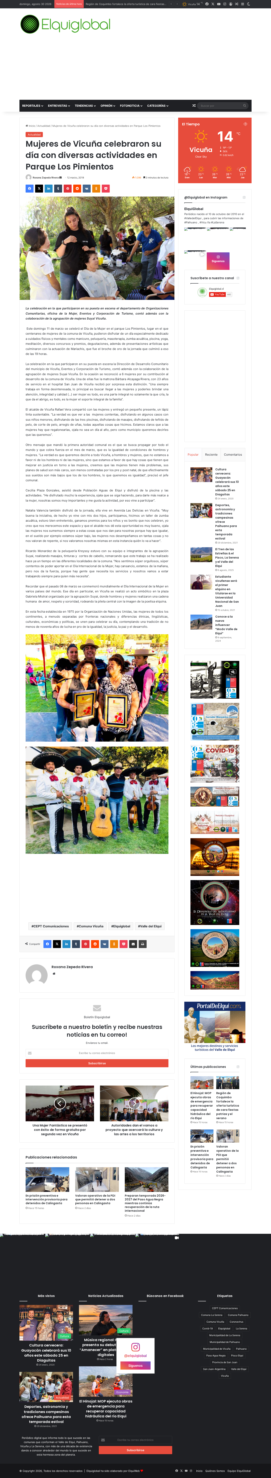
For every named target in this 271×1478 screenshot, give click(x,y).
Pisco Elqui (237, 1355)
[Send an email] (60, 177)
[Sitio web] (54, 973)
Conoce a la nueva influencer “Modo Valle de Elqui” (226, 625)
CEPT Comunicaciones (51, 926)
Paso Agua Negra (216, 1355)
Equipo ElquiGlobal (239, 1470)
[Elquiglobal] (65, 24)
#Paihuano (190, 222)
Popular (193, 454)
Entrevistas (57, 105)
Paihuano (241, 1348)
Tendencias (84, 105)
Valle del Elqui (150, 926)
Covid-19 (207, 1328)
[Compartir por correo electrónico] (133, 944)
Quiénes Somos (215, 1470)
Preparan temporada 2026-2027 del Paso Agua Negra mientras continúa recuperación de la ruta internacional (145, 1203)
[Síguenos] (135, 1349)
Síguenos (218, 261)
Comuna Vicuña (91, 926)
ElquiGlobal (193, 209)
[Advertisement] (135, 70)
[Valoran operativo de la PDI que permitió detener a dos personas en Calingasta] (97, 1179)
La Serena (241, 1328)
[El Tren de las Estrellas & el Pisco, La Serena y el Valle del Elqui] (201, 554)
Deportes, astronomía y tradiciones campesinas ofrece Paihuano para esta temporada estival (46, 1414)
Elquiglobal (121, 926)
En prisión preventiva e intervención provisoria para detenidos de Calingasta (133, 4)
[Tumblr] (58, 189)
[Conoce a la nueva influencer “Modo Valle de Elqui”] (201, 622)
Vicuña (225, 1375)
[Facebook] (30, 189)
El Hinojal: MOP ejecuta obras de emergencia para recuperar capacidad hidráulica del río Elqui (201, 1105)
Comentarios (233, 454)
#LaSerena (217, 222)
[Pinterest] (68, 189)
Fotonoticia (129, 105)
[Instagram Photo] (195, 239)
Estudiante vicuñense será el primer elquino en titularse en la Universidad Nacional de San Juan (227, 591)
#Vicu (203, 222)
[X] (39, 189)
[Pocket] (106, 189)
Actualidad (43, 125)
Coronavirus (236, 1321)
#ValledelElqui (192, 218)
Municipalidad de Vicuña (217, 1348)
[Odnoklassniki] (96, 189)
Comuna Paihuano (238, 1314)
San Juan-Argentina (214, 1369)
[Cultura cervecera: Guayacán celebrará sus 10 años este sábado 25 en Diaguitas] (201, 474)
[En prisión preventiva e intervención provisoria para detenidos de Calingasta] (47, 1179)
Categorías (156, 105)
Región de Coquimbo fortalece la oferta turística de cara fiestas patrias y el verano (227, 1105)
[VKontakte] (87, 189)
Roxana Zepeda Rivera (46, 177)
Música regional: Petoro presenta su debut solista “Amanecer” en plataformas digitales (106, 1347)
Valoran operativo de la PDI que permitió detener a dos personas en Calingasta (95, 1199)
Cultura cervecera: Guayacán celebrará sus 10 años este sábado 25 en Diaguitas (227, 481)
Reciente (211, 454)
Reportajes (31, 105)
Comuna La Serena (211, 1314)
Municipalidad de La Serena (224, 1335)
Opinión (106, 105)
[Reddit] (77, 189)
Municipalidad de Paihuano (225, 1341)
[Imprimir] (143, 944)
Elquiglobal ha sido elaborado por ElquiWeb (113, 1470)
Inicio (31, 125)
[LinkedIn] (49, 189)
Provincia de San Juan (224, 1362)
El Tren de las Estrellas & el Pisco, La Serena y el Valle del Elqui (227, 557)
